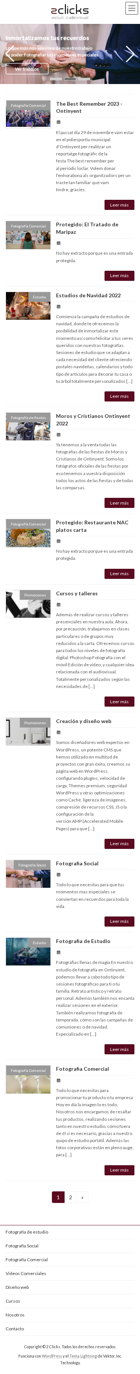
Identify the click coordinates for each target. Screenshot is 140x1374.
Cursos (13, 1301)
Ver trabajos (27, 68)
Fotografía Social (22, 1246)
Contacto (15, 1328)
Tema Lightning (83, 1355)
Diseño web (17, 1287)
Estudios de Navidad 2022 (88, 295)
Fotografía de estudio (27, 1232)
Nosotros (15, 1315)
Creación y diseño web (83, 721)
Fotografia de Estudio (83, 941)
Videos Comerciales (26, 1273)
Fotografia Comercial (82, 1069)
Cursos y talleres (77, 593)
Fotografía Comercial (27, 1259)
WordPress (52, 1355)
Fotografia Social (77, 863)
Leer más (119, 205)
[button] (56, 79)
